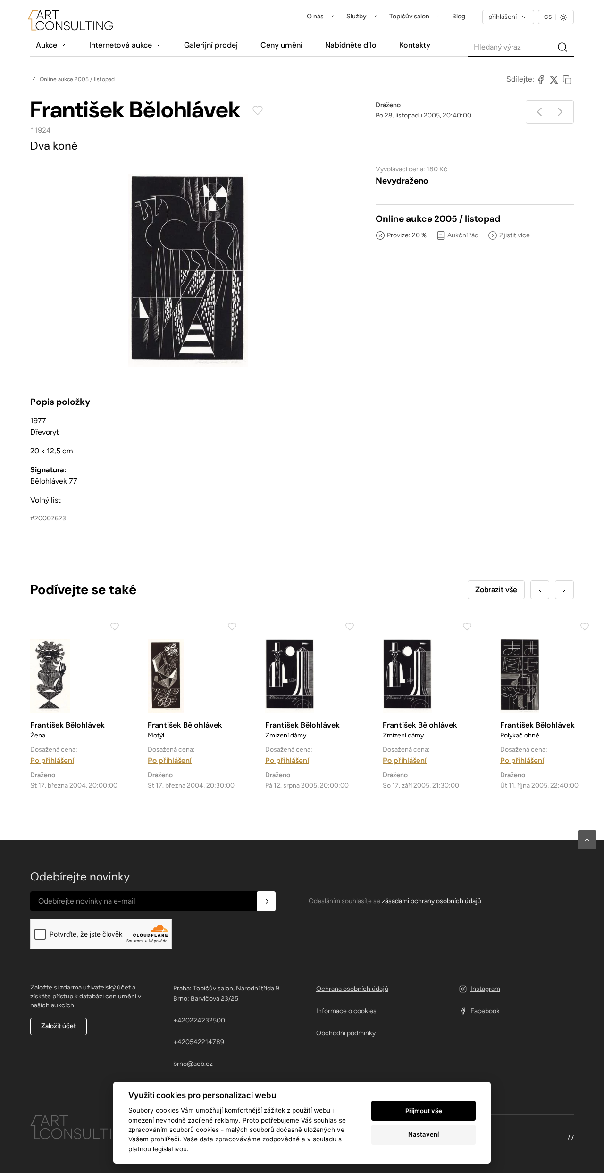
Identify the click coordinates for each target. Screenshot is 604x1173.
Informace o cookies (346, 1011)
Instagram (485, 989)
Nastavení (423, 1134)
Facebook (485, 1011)
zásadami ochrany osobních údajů (431, 901)
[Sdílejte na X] (554, 79)
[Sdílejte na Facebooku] (540, 79)
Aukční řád (462, 235)
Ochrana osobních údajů (352, 989)
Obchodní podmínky (346, 1033)
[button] (587, 839)
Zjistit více (514, 235)
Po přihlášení (52, 760)
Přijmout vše (423, 1110)
